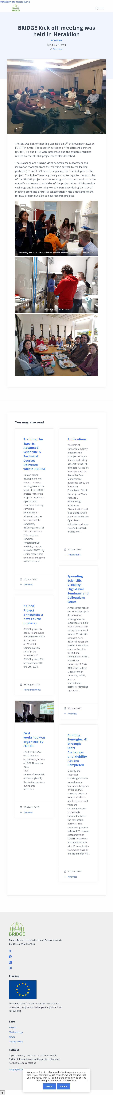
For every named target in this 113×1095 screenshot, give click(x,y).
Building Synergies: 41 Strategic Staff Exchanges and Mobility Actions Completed (78, 750)
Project (12, 1027)
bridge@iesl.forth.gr (19, 1069)
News (12, 1036)
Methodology (16, 1032)
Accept (49, 1086)
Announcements (32, 689)
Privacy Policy (16, 1041)
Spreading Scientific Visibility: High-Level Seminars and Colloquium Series (78, 589)
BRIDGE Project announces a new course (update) (33, 614)
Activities (56, 40)
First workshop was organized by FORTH (34, 739)
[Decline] (87, 1080)
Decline (63, 1086)
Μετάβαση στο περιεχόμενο (15, 1)
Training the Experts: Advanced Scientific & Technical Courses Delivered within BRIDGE (34, 454)
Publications (77, 439)
